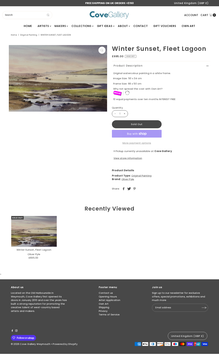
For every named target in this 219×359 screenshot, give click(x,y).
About (123, 26)
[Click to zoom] (101, 50)
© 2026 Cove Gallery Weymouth (31, 344)
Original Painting (28, 35)
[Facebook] (12, 331)
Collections (81, 26)
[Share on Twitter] (129, 188)
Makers (60, 26)
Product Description (128, 66)
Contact (140, 26)
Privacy (103, 311)
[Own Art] (161, 93)
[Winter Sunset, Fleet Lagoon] (34, 231)
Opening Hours (108, 296)
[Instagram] (16, 331)
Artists (43, 26)
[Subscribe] (204, 308)
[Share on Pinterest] (134, 188)
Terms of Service (109, 314)
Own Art (188, 26)
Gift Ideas (105, 26)
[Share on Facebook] (123, 188)
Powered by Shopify (65, 344)
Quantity (117, 107)
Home (28, 26)
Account (191, 15)
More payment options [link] (136, 143)
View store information (128, 158)
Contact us (106, 293)
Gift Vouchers (164, 26)
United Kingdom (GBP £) (191, 3)
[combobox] (27, 15)
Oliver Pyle (128, 179)
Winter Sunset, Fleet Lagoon (34, 249)
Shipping (104, 307)
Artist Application (109, 300)
